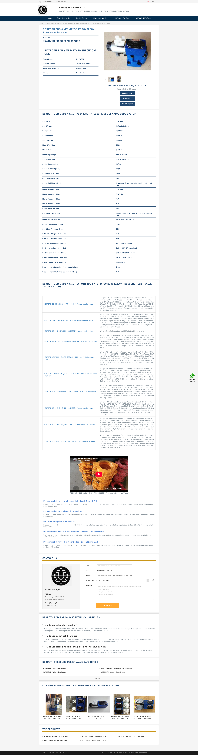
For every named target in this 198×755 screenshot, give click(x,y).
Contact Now (127, 93)
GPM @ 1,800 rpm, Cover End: (54, 234)
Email (87, 566)
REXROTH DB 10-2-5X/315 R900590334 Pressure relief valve (68, 408)
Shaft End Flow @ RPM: (51, 213)
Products (47, 23)
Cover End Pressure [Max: (52, 224)
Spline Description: (50, 164)
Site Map (59, 753)
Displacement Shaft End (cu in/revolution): (59, 272)
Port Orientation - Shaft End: (54, 253)
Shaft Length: (47, 136)
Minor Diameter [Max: (51, 199)
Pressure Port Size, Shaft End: (54, 262)
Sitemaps (66, 753)
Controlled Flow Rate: (51, 179)
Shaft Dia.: (46, 121)
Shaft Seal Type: (49, 159)
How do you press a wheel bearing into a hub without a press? (75, 647)
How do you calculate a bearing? (60, 625)
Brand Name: (48, 59)
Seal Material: (48, 140)
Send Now (108, 605)
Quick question (91, 580)
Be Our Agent (127, 104)
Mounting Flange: (49, 155)
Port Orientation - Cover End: (54, 248)
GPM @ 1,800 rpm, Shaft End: (54, 239)
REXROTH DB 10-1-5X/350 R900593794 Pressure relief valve (68, 331)
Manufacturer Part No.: (51, 220)
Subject (88, 576)
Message (88, 585)
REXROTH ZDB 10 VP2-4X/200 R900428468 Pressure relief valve (70, 392)
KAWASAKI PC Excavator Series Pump (123, 18)
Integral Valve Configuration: (54, 243)
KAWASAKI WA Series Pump (102, 18)
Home (49, 18)
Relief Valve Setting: (50, 209)
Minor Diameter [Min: (51, 204)
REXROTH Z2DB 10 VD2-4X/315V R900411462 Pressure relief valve (70, 342)
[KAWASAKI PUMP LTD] (42, 10)
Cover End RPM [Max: (51, 169)
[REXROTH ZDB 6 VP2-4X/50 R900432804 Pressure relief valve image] (127, 51)
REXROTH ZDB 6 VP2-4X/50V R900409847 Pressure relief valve (69, 442)
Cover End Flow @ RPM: (51, 183)
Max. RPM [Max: (48, 145)
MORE (97, 678)
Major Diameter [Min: (51, 194)
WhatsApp (127, 98)
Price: (45, 73)
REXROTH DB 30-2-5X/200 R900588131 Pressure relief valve (68, 304)
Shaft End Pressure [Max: (52, 229)
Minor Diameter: (49, 150)
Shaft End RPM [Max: (50, 174)
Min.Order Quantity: (51, 68)
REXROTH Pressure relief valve (61, 23)
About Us (43, 753)
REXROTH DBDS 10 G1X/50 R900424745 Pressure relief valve (68, 321)
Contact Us (51, 753)
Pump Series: (47, 131)
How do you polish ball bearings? (60, 636)
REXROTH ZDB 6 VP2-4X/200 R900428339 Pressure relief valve (70, 425)
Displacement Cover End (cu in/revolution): (60, 267)
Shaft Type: (47, 126)
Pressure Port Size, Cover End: (54, 258)
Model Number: (49, 64)
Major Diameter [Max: (51, 190)
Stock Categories (64, 18)
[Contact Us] (193, 377)
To (87, 571)
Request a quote (61, 1)
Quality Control (82, 18)
